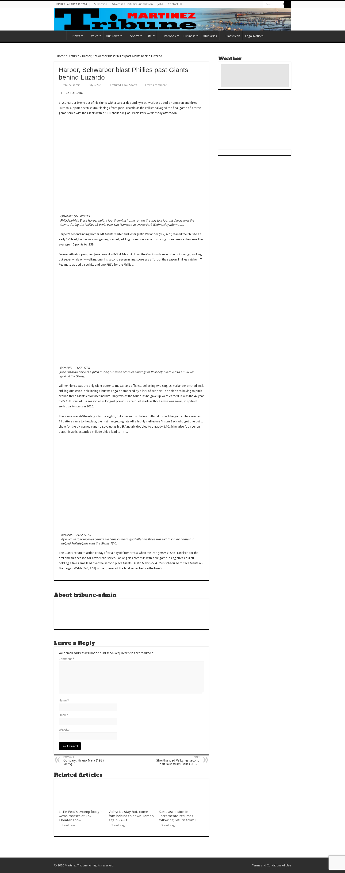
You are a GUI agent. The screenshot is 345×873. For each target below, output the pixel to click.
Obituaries (210, 36)
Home (60, 35)
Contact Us (175, 4)
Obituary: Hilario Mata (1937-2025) (84, 760)
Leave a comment (156, 85)
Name (64, 700)
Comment (66, 659)
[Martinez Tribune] (172, 19)
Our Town (112, 36)
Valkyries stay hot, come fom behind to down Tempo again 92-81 (131, 816)
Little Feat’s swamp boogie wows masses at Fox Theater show (80, 816)
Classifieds (233, 36)
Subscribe (100, 4)
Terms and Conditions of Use (271, 865)
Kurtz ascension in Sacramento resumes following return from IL (178, 816)
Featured (74, 56)
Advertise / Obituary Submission (132, 4)
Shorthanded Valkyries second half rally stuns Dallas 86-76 (177, 760)
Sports (134, 36)
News (76, 36)
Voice (94, 36)
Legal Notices (254, 36)
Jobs (160, 4)
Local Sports (129, 85)
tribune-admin (71, 85)
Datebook (169, 36)
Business (189, 36)
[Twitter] (259, 4)
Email (63, 715)
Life (149, 36)
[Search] (287, 4)
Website (64, 729)
